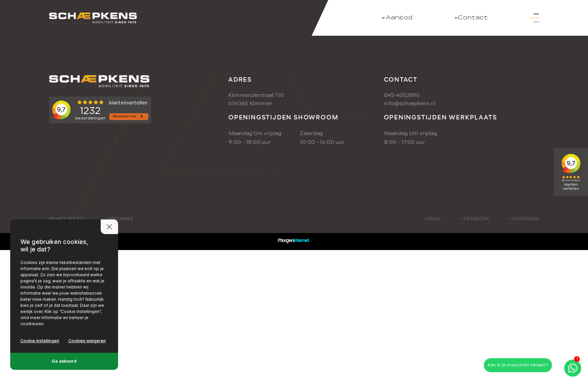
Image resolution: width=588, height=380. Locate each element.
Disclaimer (120, 219)
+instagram (523, 219)
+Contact (471, 18)
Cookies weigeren (87, 340)
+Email (433, 219)
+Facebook (475, 219)
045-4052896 (402, 95)
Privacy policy (66, 219)
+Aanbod (397, 18)
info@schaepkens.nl (410, 103)
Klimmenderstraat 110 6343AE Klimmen (256, 99)
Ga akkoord (64, 361)
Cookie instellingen (39, 340)
